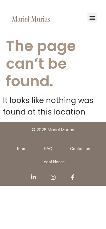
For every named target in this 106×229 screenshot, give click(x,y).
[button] (92, 17)
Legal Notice (53, 161)
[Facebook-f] (73, 177)
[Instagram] (53, 177)
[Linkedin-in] (33, 177)
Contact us (80, 148)
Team (21, 148)
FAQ (48, 148)
